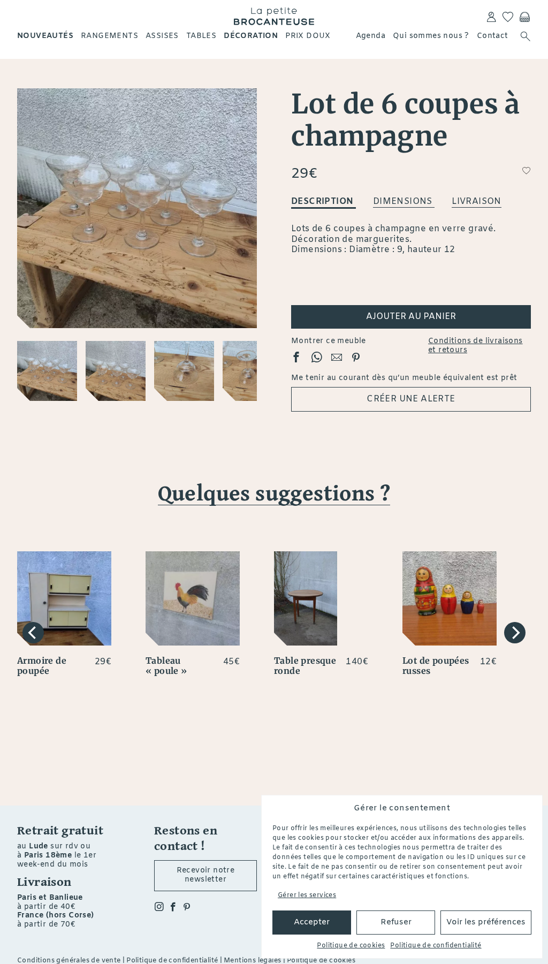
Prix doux (308, 36)
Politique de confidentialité (435, 946)
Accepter (312, 922)
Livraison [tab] (476, 201)
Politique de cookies (351, 946)
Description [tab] (323, 201)
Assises (162, 36)
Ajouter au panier (411, 316)
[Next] (515, 632)
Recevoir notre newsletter (206, 875)
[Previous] (33, 632)
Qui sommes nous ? (431, 36)
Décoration (251, 36)
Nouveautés (45, 36)
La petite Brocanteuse (273, 16)
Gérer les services (307, 895)
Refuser (396, 922)
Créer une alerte (411, 399)
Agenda (370, 36)
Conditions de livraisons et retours (475, 346)
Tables (201, 36)
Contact (492, 36)
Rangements (109, 36)
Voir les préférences (486, 922)
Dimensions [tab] (404, 201)
